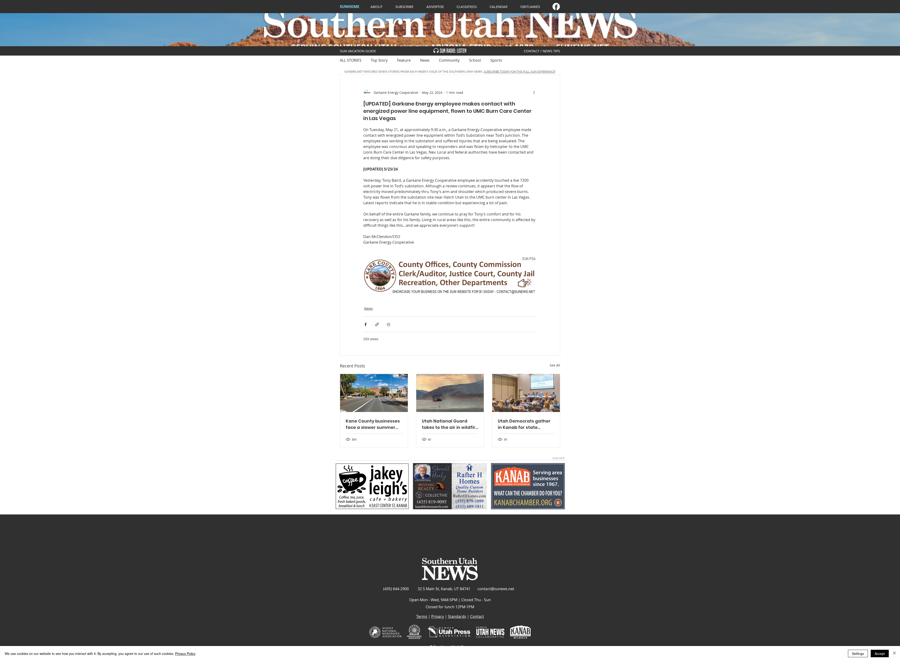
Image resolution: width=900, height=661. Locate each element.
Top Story (379, 60)
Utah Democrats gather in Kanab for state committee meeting (524, 424)
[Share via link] (377, 324)
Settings (858, 653)
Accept (880, 653)
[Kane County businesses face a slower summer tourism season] (374, 393)
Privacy (437, 616)
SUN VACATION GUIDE (358, 51)
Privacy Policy (185, 653)
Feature (404, 60)
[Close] (894, 653)
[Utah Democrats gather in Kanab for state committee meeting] (526, 393)
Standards (457, 616)
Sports (496, 60)
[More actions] (534, 92)
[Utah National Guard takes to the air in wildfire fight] (450, 393)
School (475, 60)
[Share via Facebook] (365, 324)
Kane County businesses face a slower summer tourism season (373, 424)
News (425, 60)
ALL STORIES (350, 60)
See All (555, 365)
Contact (477, 616)
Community (449, 60)
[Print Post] (388, 324)
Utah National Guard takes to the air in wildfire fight (450, 424)
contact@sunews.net (495, 588)
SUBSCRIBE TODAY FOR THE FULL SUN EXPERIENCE (519, 71)
